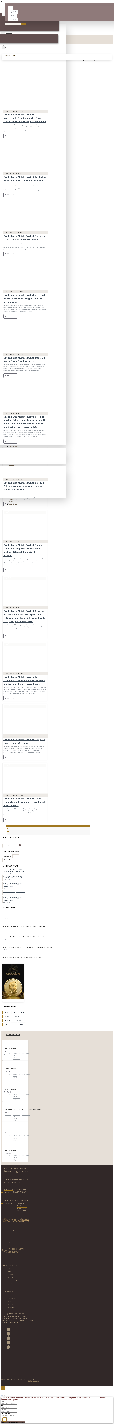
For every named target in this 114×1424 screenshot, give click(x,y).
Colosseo (18, 1020)
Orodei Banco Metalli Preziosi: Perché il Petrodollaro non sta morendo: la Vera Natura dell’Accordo (23, 486)
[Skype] (8, 1342)
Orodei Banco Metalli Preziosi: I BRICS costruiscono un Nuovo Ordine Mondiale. (13, 870)
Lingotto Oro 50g (10, 1130)
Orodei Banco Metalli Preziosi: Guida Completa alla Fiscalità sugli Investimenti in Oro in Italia (24, 802)
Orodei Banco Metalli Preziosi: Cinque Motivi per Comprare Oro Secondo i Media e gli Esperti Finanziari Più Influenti (22, 550)
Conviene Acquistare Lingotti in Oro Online (14, 892)
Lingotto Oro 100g (10, 1089)
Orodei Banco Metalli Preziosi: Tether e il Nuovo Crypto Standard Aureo (24, 359)
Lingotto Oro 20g (10, 1150)
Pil (14, 1024)
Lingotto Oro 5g (10, 1048)
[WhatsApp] (8, 1347)
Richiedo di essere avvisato (13, 1422)
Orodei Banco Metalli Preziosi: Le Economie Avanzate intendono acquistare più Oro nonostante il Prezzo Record (24, 680)
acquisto (7, 1016)
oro (15, 1012)
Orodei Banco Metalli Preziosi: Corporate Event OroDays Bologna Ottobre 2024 (24, 238)
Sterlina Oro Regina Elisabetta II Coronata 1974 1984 (22, 1109)
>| (8, 834)
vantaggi (7, 1020)
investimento (19, 1016)
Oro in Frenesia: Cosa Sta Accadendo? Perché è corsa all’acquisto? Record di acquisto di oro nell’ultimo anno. (15, 885)
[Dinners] (7, 1375)
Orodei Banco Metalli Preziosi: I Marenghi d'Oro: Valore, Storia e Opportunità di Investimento (24, 298)
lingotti (7, 1012)
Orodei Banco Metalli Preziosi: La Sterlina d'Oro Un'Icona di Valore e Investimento (24, 179)
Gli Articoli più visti (13, 1035)
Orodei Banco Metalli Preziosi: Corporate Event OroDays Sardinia (24, 741)
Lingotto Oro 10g (10, 1069)
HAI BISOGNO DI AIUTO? (16, 1249)
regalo (23, 1012)
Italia (21, 1024)
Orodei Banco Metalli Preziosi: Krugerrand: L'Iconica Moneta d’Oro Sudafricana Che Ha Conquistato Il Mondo (24, 118)
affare (6, 1024)
